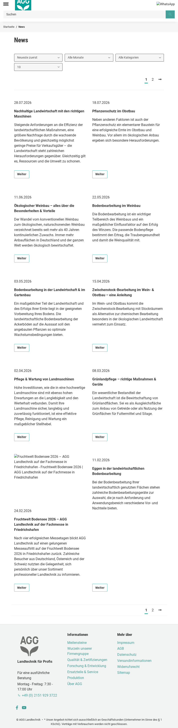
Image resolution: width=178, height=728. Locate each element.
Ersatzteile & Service (82, 672)
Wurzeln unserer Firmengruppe (79, 651)
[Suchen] (170, 14)
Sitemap (123, 673)
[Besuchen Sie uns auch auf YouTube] (24, 707)
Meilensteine (77, 643)
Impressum (125, 643)
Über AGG (74, 684)
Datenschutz (127, 655)
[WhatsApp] (166, 4)
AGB (120, 648)
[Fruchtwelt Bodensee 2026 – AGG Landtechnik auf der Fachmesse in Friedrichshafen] (50, 479)
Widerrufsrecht (128, 667)
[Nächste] (160, 79)
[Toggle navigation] (5, 4)
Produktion (75, 678)
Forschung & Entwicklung (86, 666)
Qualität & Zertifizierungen (87, 660)
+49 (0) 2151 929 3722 (39, 695)
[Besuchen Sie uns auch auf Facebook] (17, 707)
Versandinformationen (134, 661)
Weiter (21, 174)
